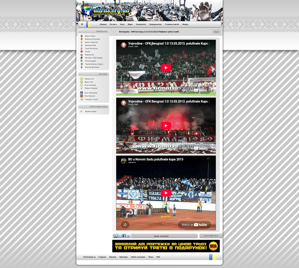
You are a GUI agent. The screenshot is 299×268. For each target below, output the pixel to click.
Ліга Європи (90, 96)
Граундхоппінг (155, 24)
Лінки (150, 257)
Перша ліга (89, 79)
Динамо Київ (90, 45)
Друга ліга (89, 82)
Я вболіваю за (89, 257)
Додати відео (90, 111)
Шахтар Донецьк (92, 67)
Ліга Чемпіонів (91, 93)
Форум (185, 24)
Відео (216, 32)
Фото (122, 24)
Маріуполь (89, 55)
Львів (87, 51)
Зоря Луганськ (91, 48)
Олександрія (90, 61)
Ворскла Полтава (92, 39)
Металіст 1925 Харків (94, 58)
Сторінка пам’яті (172, 24)
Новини (103, 24)
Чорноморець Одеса (94, 64)
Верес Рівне (90, 36)
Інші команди (90, 85)
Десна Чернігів (91, 42)
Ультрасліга (141, 24)
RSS (158, 257)
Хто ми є (113, 24)
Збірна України (91, 88)
